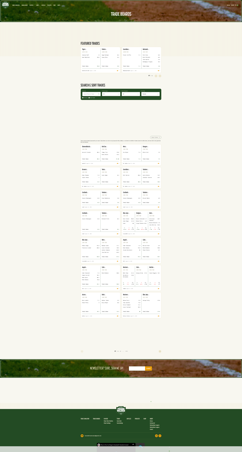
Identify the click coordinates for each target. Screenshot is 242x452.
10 (103, 51)
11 (84, 51)
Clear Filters (155, 137)
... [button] (123, 351)
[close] (169, 447)
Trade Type (105, 91)
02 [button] (118, 351)
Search (84, 91)
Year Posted (125, 91)
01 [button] (115, 351)
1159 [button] (126, 351)
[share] (133, 444)
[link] (99, 445)
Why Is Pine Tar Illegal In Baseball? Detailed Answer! (115, 445)
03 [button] (120, 351)
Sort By (143, 91)
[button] (82, 351)
